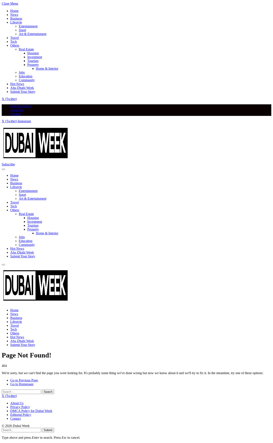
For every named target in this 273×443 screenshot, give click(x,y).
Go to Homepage (21, 384)
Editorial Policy (20, 106)
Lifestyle (16, 22)
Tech (13, 41)
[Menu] (3, 169)
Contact (15, 114)
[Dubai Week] (36, 160)
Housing (33, 53)
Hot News (17, 84)
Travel (14, 38)
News (14, 14)
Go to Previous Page (24, 380)
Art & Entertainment (32, 34)
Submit (48, 430)
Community (27, 80)
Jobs (22, 72)
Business (16, 18)
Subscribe (8, 164)
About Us (16, 110)
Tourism (32, 61)
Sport (22, 30)
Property (33, 64)
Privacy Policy (20, 407)
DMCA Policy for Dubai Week (31, 411)
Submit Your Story (22, 91)
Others (14, 45)
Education (25, 76)
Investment (34, 57)
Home (14, 11)
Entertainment (28, 26)
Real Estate (26, 49)
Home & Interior (47, 68)
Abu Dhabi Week (22, 88)
